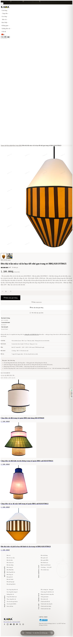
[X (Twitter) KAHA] (20, 624)
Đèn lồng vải (10, 574)
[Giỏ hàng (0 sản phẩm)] (5, 37)
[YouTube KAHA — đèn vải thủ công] (11, 624)
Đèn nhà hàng (44, 555)
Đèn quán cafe (44, 557)
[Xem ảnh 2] (9, 256)
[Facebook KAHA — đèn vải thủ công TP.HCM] (4, 624)
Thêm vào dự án (37, 302)
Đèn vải (9, 555)
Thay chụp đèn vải (11, 599)
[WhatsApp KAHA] (23, 624)
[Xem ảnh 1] (4, 256)
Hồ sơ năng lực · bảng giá (47, 589)
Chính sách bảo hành (46, 606)
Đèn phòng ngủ (10, 581)
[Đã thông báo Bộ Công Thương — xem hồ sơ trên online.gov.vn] (43, 620)
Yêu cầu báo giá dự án (12, 601)
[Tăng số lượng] (11, 291)
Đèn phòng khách (11, 584)
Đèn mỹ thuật (10, 579)
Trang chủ (3, 145)
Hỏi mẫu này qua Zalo (37, 312)
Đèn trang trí (10, 567)
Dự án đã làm (10, 606)
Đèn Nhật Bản (10, 569)
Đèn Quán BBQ (17, 145)
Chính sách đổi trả (45, 601)
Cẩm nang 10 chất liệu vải (47, 592)
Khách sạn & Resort (45, 565)
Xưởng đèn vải (10, 594)
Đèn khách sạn (44, 562)
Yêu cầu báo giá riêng (37, 307)
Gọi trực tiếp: (7, 375)
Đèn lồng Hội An (11, 572)
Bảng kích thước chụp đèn (47, 594)
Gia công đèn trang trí (12, 592)
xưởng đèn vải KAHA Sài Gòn (31, 334)
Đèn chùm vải (10, 562)
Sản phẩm (9, 145)
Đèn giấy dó (10, 577)
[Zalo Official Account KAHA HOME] (17, 624)
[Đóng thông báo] (2, 3)
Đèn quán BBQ (44, 560)
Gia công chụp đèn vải (12, 589)
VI (3, 34)
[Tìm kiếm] (2, 37)
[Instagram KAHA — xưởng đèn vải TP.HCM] (7, 624)
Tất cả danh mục (45, 569)
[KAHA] (9, 8)
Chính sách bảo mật (45, 608)
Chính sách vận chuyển (46, 604)
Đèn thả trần (10, 560)
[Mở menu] (8, 37)
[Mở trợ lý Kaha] (51, 633)
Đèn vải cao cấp (11, 557)
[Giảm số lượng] (2, 291)
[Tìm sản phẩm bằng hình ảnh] (23, 633)
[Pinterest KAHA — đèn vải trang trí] (14, 624)
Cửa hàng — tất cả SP (46, 567)
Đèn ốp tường (10, 565)
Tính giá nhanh (44, 596)
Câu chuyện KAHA (11, 604)
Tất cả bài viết (44, 599)
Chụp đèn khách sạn (12, 596)
